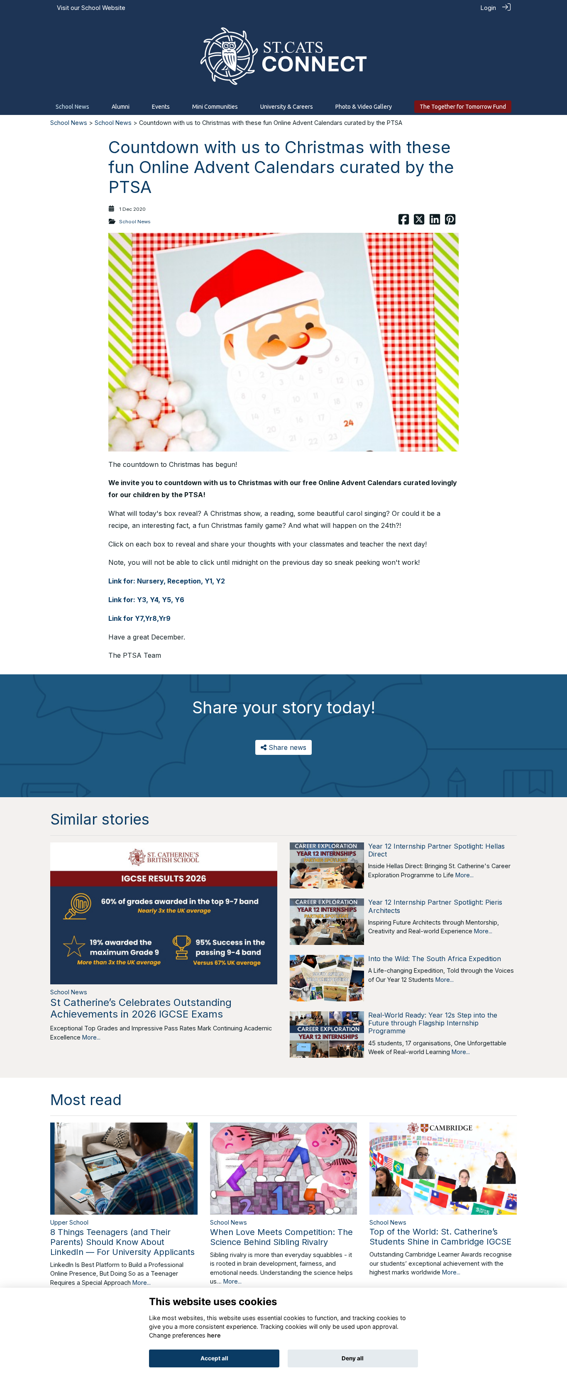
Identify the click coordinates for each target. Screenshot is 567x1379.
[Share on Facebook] (403, 221)
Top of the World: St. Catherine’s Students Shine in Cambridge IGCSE (440, 1237)
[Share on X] (419, 221)
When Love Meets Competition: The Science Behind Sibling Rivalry (281, 1237)
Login (488, 7)
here (214, 1335)
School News (68, 122)
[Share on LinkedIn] (435, 221)
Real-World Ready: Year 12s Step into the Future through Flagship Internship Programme (432, 1023)
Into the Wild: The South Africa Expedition (434, 958)
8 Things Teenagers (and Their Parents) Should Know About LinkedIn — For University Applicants (122, 1242)
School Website (103, 7)
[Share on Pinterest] (450, 221)
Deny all (353, 1358)
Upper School (69, 1222)
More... (91, 1037)
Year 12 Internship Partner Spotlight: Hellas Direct (436, 850)
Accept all (214, 1358)
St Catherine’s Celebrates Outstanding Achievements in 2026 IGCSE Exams (141, 1008)
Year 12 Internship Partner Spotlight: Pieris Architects (435, 906)
